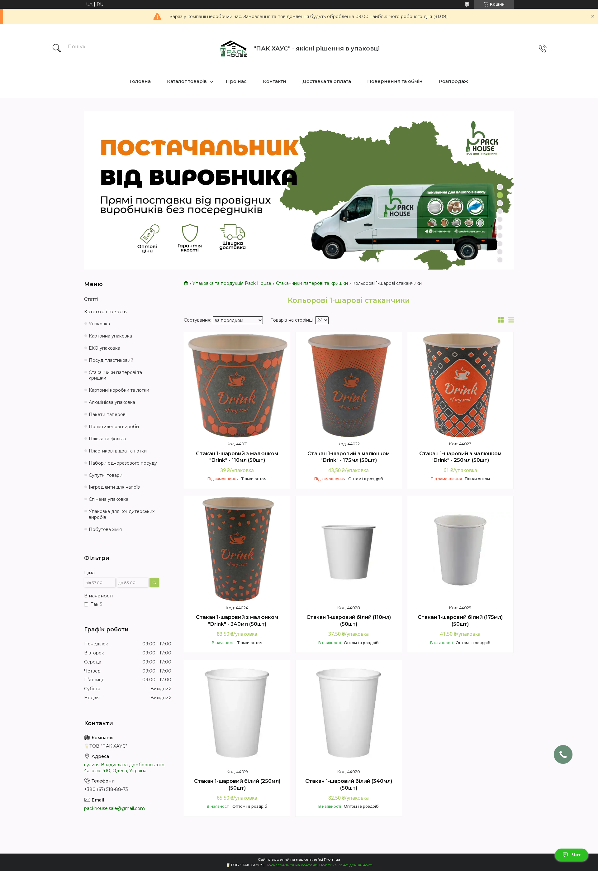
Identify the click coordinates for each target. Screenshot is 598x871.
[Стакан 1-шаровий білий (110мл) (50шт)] (348, 549)
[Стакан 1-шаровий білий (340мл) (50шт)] (348, 713)
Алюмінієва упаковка (112, 402)
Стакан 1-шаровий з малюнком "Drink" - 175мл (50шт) (348, 457)
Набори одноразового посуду (123, 463)
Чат (576, 855)
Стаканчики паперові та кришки (312, 283)
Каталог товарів (187, 81)
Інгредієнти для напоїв (114, 487)
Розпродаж (453, 81)
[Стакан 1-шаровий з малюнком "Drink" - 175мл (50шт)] (348, 385)
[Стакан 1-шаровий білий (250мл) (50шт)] (237, 713)
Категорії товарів (105, 311)
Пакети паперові (107, 414)
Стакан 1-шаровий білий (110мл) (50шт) (348, 620)
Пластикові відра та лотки (118, 451)
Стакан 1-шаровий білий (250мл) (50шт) (237, 784)
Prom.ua (332, 859)
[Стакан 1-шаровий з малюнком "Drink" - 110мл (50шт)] (237, 385)
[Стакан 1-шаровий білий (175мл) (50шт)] (460, 549)
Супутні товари (105, 475)
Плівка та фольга (107, 439)
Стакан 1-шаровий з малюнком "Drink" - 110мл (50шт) (237, 457)
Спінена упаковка (108, 499)
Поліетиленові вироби (114, 426)
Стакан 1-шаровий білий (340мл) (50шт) (348, 784)
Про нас (236, 81)
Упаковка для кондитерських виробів (121, 514)
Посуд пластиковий (111, 360)
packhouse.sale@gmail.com (114, 808)
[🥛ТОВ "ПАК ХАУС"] (233, 48)
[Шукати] (57, 49)
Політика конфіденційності (346, 865)
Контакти (274, 81)
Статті (91, 299)
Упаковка (99, 324)
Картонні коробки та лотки (119, 390)
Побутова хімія (105, 529)
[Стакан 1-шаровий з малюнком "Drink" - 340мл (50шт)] (237, 549)
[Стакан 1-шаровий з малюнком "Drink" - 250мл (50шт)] (460, 385)
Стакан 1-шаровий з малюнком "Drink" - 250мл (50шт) (460, 457)
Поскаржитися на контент (290, 865)
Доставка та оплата (326, 81)
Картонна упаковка (110, 336)
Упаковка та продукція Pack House (231, 283)
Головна (140, 81)
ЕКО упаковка (104, 348)
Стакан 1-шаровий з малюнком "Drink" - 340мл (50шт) (237, 620)
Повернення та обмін (395, 81)
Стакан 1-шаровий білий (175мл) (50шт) (460, 620)
